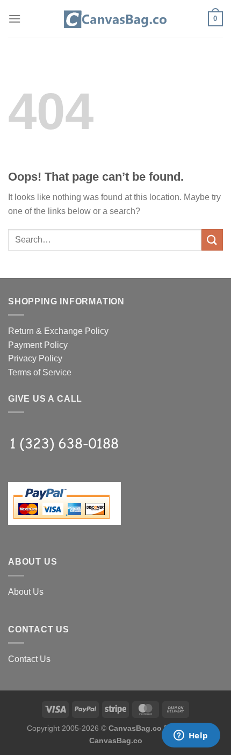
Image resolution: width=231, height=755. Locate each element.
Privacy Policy (35, 358)
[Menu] (14, 18)
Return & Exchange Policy (58, 331)
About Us (26, 591)
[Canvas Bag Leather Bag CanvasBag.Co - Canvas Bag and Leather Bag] (115, 18)
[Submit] (212, 239)
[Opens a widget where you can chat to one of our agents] (190, 736)
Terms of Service (39, 372)
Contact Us (29, 659)
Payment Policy (38, 345)
